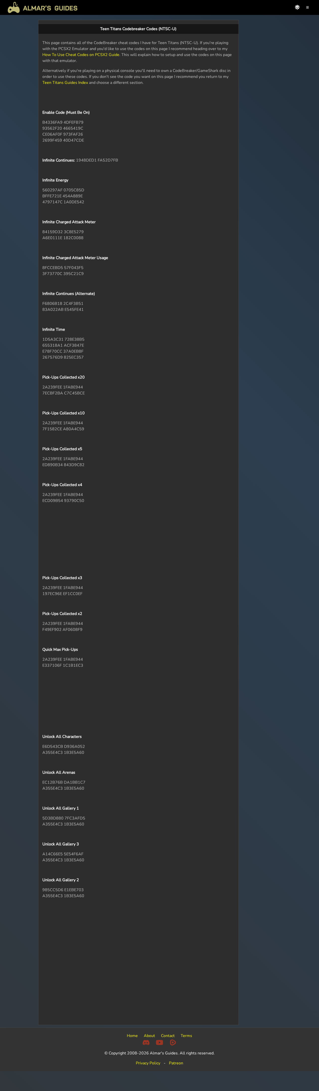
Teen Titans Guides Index (65, 82)
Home (132, 1035)
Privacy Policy (148, 1063)
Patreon (176, 1063)
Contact (168, 1035)
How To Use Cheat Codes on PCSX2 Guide (80, 54)
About (149, 1035)
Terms (186, 1035)
